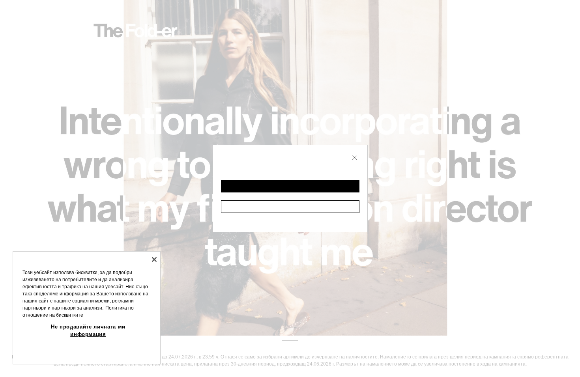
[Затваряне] (154, 259)
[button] (290, 186)
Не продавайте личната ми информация (88, 330)
